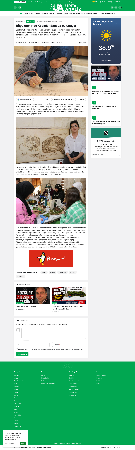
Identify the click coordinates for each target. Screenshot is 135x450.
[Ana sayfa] (21, 13)
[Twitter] (64, 365)
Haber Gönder (98, 154)
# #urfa (44, 272)
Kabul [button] (22, 443)
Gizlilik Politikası (9, 443)
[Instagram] (70, 365)
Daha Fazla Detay (106, 60)
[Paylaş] (120, 447)
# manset (72, 272)
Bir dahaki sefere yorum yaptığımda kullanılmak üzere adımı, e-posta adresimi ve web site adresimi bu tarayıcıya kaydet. (50, 349)
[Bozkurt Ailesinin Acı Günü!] (33, 299)
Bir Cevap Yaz (22, 320)
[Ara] (112, 7)
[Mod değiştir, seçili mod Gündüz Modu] (19, 7)
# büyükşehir (62, 272)
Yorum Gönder (22, 354)
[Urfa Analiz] (67, 7)
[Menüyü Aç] (15, 7)
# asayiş (52, 272)
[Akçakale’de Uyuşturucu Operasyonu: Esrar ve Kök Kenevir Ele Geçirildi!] (69, 299)
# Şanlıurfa (20, 276)
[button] (115, 7)
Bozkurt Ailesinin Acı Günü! (102, 78)
